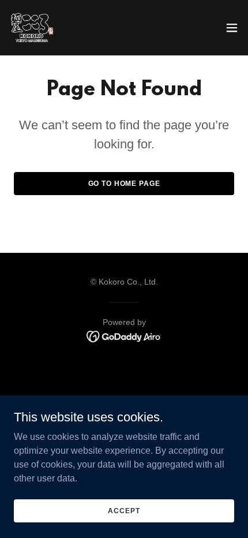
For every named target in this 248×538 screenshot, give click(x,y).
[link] (32, 28)
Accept (124, 510)
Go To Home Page (124, 184)
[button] (231, 27)
